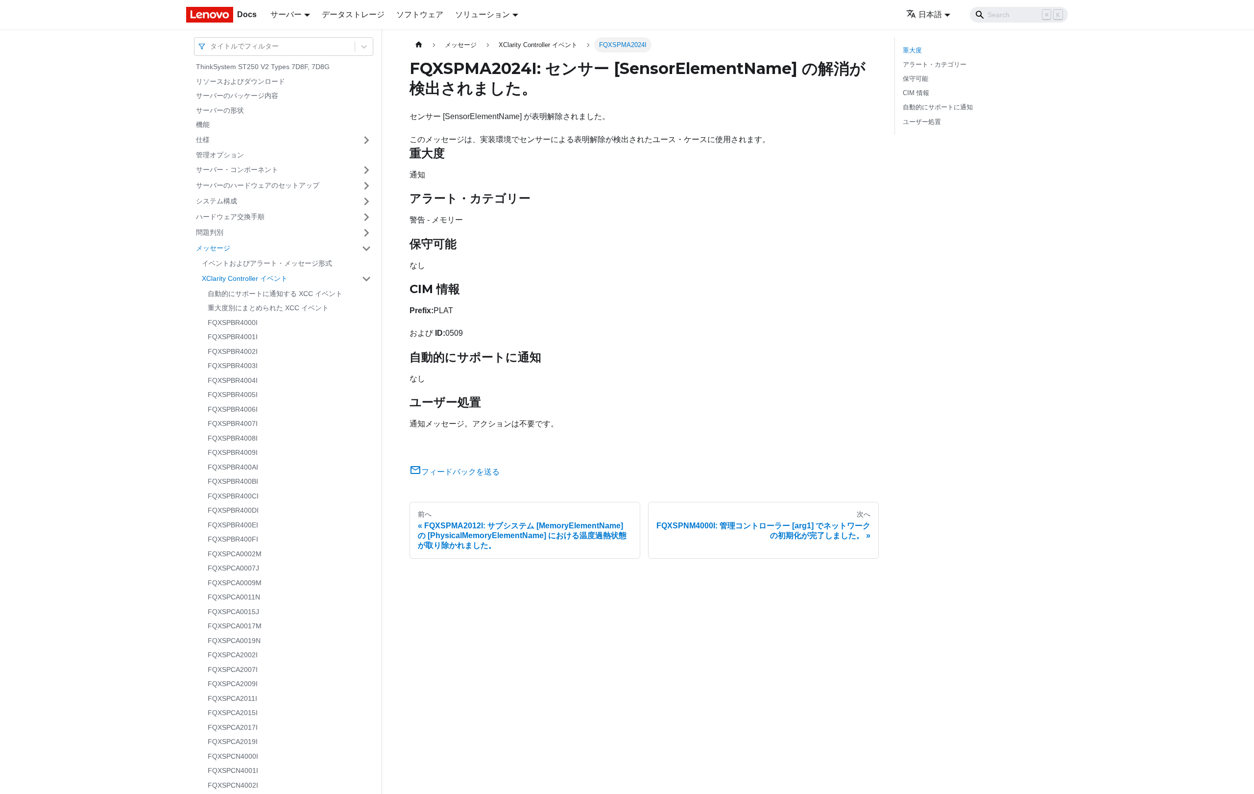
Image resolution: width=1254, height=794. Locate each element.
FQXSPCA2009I (233, 684)
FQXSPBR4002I (233, 351)
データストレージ (353, 14)
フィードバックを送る (460, 472)
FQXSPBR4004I (233, 380)
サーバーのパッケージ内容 (237, 95)
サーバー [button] (286, 14)
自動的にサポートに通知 (938, 107)
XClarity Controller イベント (245, 278)
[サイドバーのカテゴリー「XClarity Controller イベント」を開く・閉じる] (366, 279)
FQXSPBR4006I (233, 409)
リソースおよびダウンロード (240, 81)
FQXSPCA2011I (232, 698)
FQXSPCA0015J (233, 612)
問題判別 (209, 232)
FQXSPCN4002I (233, 785)
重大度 (912, 50)
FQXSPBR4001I (233, 337)
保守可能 (915, 78)
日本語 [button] (930, 14)
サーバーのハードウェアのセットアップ (257, 185)
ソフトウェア (419, 14)
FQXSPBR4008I (233, 438)
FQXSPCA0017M (235, 626)
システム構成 (216, 201)
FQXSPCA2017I (233, 727)
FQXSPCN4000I (233, 756)
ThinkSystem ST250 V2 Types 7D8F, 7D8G (263, 67)
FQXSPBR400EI (233, 525)
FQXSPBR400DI (233, 510)
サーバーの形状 (220, 110)
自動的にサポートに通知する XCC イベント (275, 294)
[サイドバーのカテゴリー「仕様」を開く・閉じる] (366, 140)
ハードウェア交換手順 (230, 217)
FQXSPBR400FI (233, 539)
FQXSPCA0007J (233, 568)
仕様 (203, 140)
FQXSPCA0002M (235, 554)
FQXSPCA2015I (233, 713)
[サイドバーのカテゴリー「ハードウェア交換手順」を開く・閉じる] (366, 217)
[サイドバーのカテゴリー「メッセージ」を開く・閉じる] (366, 248)
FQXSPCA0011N (234, 597)
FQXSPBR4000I (233, 322)
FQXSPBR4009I (233, 452)
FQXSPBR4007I (233, 423)
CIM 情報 (916, 93)
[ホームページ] (419, 44)
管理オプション (220, 155)
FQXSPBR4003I (233, 366)
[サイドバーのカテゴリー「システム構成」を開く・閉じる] (366, 201)
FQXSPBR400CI (233, 496)
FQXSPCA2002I (233, 655)
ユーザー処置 (922, 121)
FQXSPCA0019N (234, 641)
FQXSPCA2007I (233, 669)
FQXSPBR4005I (233, 394)
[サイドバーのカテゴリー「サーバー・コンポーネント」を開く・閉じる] (366, 170)
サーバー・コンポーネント (237, 170)
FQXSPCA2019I (233, 741)
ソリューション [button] (482, 14)
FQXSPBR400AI (233, 467)
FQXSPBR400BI (233, 481)
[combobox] (211, 46)
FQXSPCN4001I (233, 770)
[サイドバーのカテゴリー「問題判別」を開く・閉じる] (366, 233)
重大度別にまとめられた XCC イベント (268, 308)
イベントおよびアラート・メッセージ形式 (267, 263)
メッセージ (213, 248)
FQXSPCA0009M (235, 583)
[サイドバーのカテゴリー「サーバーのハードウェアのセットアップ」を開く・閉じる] (366, 186)
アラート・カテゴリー (934, 64)
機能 (203, 124)
